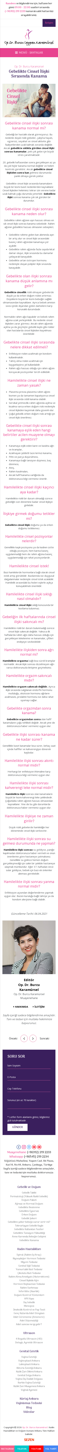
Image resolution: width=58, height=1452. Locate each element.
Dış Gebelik (29, 1302)
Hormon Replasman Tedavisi (29, 1284)
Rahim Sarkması (29, 1288)
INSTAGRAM (7, 1448)
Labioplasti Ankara (29, 1364)
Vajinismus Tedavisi (29, 1403)
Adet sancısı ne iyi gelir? (29, 1324)
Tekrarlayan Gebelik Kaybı (29, 1226)
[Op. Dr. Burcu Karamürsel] (29, 38)
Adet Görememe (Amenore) (29, 1317)
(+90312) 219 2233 (15, 11)
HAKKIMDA (21, 1006)
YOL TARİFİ (50, 1448)
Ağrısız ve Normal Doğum (29, 1204)
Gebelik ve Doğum (29, 1187)
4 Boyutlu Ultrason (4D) (29, 1339)
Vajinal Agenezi (29, 1390)
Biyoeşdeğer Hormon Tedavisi (29, 1259)
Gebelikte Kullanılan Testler (29, 1229)
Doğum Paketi (29, 1200)
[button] (29, 53)
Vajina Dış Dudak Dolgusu (29, 1379)
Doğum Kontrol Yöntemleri (29, 1295)
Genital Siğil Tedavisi (29, 1266)
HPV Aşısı (29, 1299)
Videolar (29, 1412)
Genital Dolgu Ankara (29, 1375)
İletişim (49, 23)
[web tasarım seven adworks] (29, 1440)
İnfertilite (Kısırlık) (29, 1291)
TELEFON (21, 1448)
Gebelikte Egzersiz (29, 1211)
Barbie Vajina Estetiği (29, 1383)
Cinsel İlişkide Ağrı (29, 1281)
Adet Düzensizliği (29, 1321)
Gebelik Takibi (29, 1193)
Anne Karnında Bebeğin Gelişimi (29, 1237)
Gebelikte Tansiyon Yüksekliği (29, 1233)
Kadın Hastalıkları (29, 1249)
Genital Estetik (29, 1351)
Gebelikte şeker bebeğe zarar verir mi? (29, 1222)
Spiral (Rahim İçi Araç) (29, 1255)
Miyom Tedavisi (29, 1262)
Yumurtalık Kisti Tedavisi (29, 1269)
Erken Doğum (29, 1215)
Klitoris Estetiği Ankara (29, 1368)
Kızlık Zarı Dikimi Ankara (29, 1372)
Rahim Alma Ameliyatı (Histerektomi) (29, 1277)
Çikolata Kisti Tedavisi (29, 1273)
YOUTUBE (36, 1448)
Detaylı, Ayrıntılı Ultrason (29, 1343)
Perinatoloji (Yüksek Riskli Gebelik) (29, 1197)
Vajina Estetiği (29, 1357)
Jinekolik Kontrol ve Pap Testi (29, 1310)
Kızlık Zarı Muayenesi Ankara (29, 1386)
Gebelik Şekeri (29, 1218)
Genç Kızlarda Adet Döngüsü (29, 1313)
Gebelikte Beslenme (29, 1207)
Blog (29, 1408)
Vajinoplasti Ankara (29, 1361)
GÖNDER (17, 1127)
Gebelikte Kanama (29, 1240)
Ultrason (29, 1333)
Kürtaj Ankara (29, 1399)
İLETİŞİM (39, 1006)
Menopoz (29, 1306)
